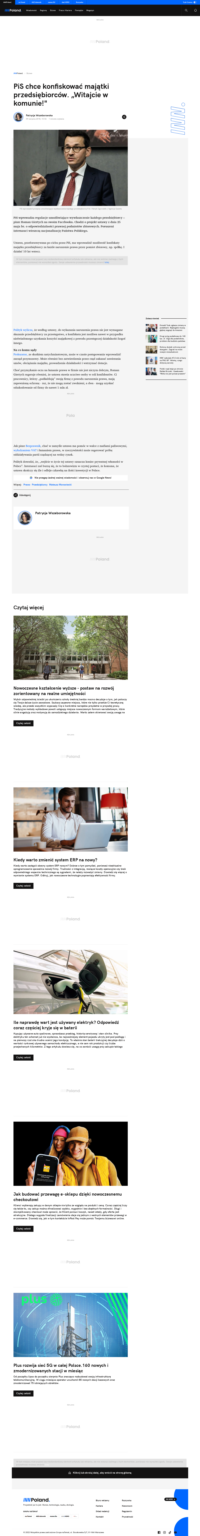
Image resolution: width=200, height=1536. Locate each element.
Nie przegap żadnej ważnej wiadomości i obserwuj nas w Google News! (73, 477)
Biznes (53, 10)
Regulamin (127, 1511)
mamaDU (51, 2)
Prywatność (127, 1516)
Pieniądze (79, 10)
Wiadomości (31, 10)
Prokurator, (20, 354)
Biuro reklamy (102, 1500)
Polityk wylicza (23, 329)
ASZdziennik (36, 2)
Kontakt (100, 1516)
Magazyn (90, 10)
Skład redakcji (102, 1511)
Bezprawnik (33, 445)
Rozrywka (79, 2)
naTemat (22, 2)
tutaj (106, 262)
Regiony (43, 10)
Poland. (7, 2)
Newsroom (127, 1505)
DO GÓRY (169, 1499)
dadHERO (65, 2)
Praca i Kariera (65, 10)
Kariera (99, 1505)
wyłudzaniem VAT (25, 450)
